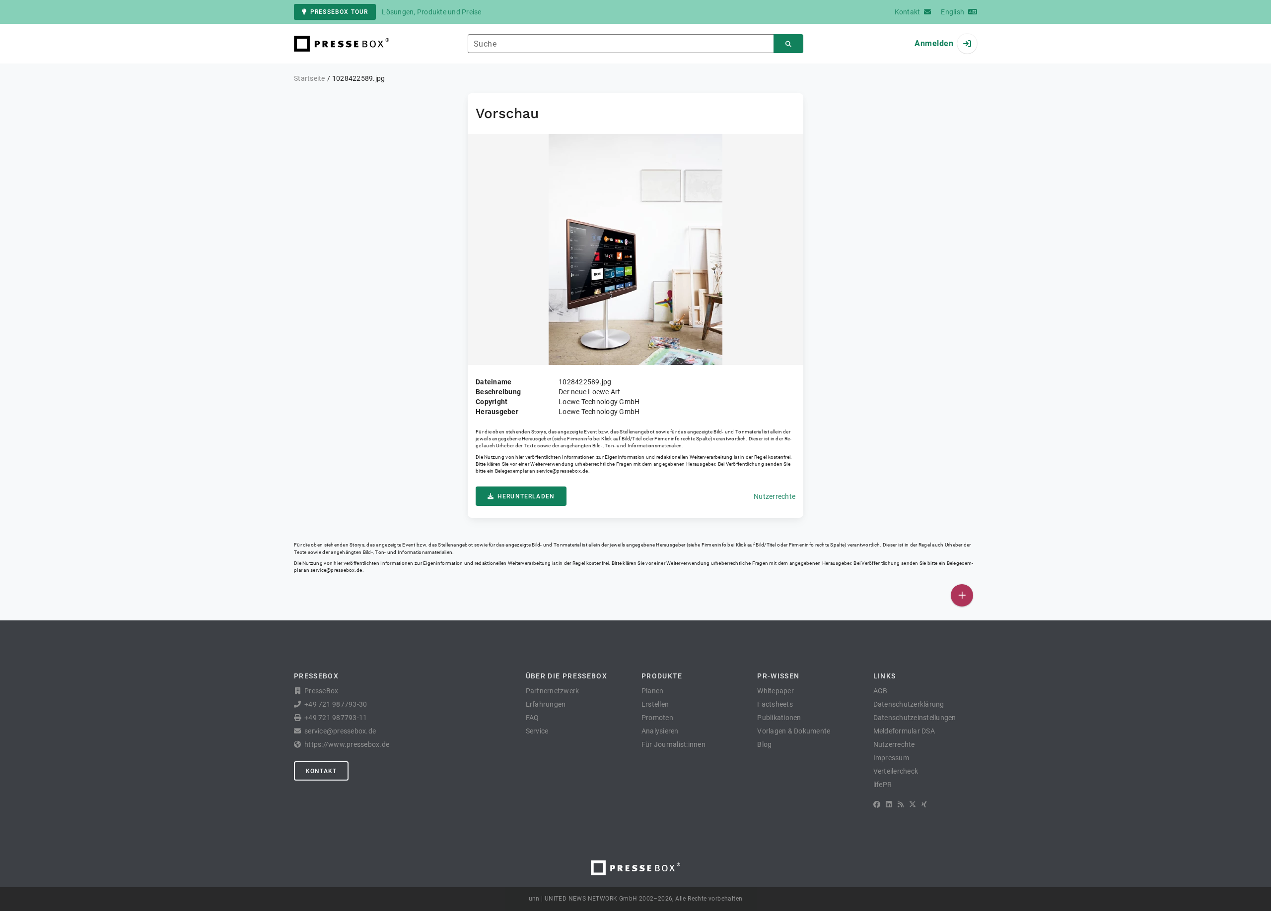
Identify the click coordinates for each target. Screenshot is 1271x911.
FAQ (532, 718)
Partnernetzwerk (552, 691)
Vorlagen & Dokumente (793, 731)
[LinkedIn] (889, 804)
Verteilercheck (895, 771)
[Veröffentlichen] (962, 595)
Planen (652, 691)
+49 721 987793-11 (335, 718)
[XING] (924, 804)
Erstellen (655, 704)
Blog (764, 744)
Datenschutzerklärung (908, 704)
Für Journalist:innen (673, 744)
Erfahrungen (546, 704)
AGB (880, 691)
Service (537, 731)
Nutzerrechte (774, 496)
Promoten (657, 718)
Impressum (891, 758)
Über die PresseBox (566, 676)
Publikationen (779, 718)
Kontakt (321, 771)
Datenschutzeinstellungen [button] (914, 718)
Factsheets (775, 704)
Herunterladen (526, 496)
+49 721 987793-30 (335, 704)
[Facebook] (876, 804)
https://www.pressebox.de (346, 744)
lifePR (882, 785)
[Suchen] (788, 44)
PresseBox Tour (339, 11)
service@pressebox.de (562, 471)
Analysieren (660, 731)
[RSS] (901, 804)
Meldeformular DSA (904, 731)
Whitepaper (775, 691)
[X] (912, 804)
